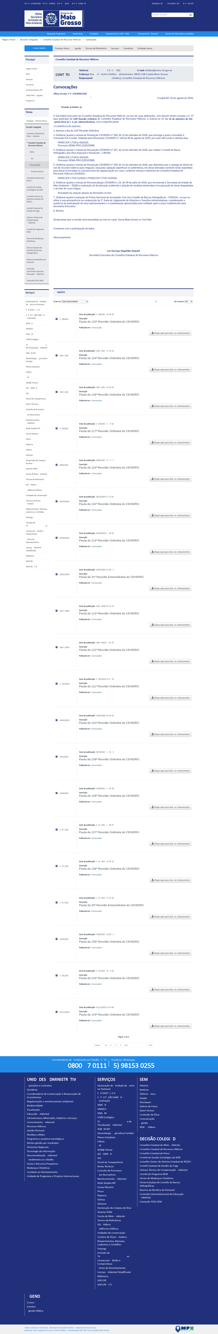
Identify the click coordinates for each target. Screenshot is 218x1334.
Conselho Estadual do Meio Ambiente (35, 135)
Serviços (115, 48)
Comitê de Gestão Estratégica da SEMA (35, 188)
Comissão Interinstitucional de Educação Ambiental (35, 271)
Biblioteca (30, 556)
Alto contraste (172, 4)
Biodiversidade (35, 1105)
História (144, 1085)
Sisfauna (29, 455)
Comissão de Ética (149, 1114)
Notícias (144, 1089)
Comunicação (147, 1119)
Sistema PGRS (31, 469)
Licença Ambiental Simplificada (114, 1272)
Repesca (29, 444)
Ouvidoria (94, 34)
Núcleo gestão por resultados (43, 1143)
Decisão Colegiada (29, 40)
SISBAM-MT (31, 353)
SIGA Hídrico (31, 485)
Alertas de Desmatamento (111, 1268)
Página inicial (8, 40)
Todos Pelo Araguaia (34, 95)
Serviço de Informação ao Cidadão (179, 34)
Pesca (28, 439)
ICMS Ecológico (32, 339)
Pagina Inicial (31, 69)
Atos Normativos (36, 171)
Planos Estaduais (33, 367)
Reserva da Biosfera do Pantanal (36, 261)
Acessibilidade (157, 4)
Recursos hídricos (36, 1126)
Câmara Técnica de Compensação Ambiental (34, 220)
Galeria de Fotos (148, 1106)
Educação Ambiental (38, 1114)
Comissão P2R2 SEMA (35, 281)
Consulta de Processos (35, 409)
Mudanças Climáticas (38, 1168)
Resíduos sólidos (36, 1134)
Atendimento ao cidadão (40, 1159)
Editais (28, 372)
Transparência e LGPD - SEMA (118, 34)
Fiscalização (33, 1110)
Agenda (77, 48)
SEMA (28, 74)
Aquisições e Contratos (39, 1085)
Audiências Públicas (34, 490)
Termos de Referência (96, 48)
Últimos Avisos (148, 1094)
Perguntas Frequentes (56, 34)
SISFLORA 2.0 (31, 567)
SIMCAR (29, 323)
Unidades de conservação (36, 495)
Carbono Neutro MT (34, 90)
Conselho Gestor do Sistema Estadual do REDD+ (35, 199)
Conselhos (128, 48)
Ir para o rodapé (79, 4)
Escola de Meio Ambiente (36, 474)
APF (27, 377)
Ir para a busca (63, 4)
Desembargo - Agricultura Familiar (115, 1133)
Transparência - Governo (148, 34)
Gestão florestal (35, 1130)
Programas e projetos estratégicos (45, 1139)
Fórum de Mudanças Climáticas (35, 240)
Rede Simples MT (33, 428)
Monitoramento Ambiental (111, 1179)
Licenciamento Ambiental (40, 1122)
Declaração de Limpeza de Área (114, 1208)
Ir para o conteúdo (32, 4)
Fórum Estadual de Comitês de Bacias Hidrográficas (34, 250)
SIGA (28, 393)
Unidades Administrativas (36, 121)
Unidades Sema (144, 48)
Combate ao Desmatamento (42, 1172)
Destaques (145, 1102)
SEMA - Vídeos (147, 1127)
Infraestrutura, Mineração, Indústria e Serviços (52, 1118)
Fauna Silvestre (32, 434)
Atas (31, 158)
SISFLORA (30, 561)
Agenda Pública (35, 1311)
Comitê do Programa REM (35, 230)
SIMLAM (29, 334)
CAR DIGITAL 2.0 (33, 310)
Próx (135, 1045)
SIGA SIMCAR (31, 388)
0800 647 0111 (87, 1066)
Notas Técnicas (32, 404)
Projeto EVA (31, 101)
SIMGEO (29, 329)
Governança (78, 34)
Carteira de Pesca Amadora (112, 1237)
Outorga (29, 517)
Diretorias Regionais (38, 1147)
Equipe (143, 1098)
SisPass (29, 450)
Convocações (35, 165)
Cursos (30, 1302)
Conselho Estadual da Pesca (35, 179)
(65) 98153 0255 (133, 1066)
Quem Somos (147, 1110)
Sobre (32, 152)
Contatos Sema (62, 48)
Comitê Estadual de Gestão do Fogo (35, 209)
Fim (150, 1045)
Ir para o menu (49, 4)
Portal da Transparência (36, 399)
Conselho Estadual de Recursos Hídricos (62, 40)
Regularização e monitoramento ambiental (50, 1101)
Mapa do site (188, 4)
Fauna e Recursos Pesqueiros (42, 1163)
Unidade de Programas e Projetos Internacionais (53, 1176)
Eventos (31, 1306)
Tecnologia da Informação (41, 1151)
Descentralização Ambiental (42, 1155)
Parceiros (30, 85)
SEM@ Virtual (32, 383)
